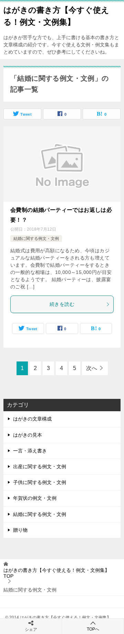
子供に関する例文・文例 (39, 482)
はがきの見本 (27, 435)
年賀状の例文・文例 (34, 498)
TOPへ (93, 629)
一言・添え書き (30, 450)
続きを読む (62, 304)
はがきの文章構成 (32, 419)
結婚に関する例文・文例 (36, 238)
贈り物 (20, 530)
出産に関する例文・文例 (39, 466)
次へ (91, 368)
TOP (56, 573)
